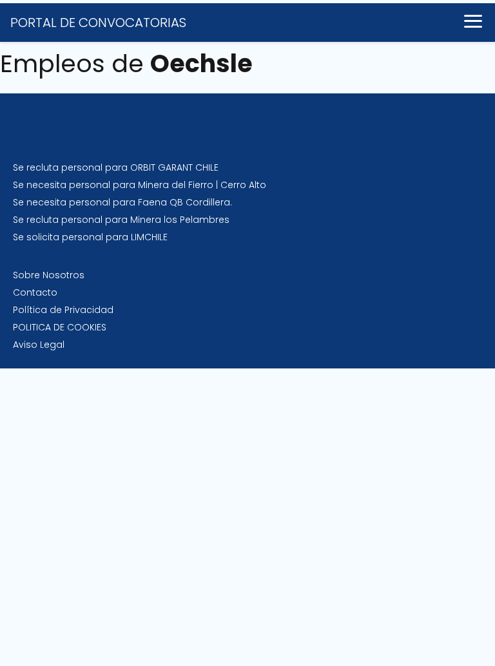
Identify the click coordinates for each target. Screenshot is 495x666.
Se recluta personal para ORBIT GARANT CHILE (115, 167)
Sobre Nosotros (48, 275)
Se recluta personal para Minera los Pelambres (121, 219)
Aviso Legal (38, 344)
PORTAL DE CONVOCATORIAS (98, 23)
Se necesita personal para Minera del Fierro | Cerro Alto (139, 184)
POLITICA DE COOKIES (59, 327)
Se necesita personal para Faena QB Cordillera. (122, 202)
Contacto (35, 292)
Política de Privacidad (63, 309)
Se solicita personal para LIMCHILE (90, 237)
